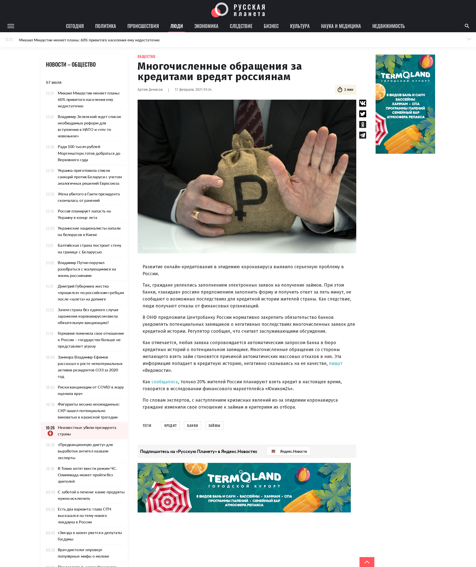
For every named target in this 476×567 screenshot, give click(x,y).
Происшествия (143, 25)
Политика (105, 25)
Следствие (241, 25)
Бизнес (271, 25)
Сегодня (75, 25)
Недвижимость (388, 25)
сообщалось (164, 382)
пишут (335, 363)
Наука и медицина (341, 25)
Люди (176, 25)
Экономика (206, 25)
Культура (300, 25)
